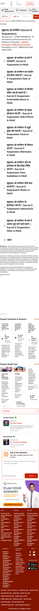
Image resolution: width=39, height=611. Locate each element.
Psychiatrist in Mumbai (18, 526)
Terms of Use (19, 561)
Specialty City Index (6, 593)
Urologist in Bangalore (6, 578)
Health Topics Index (6, 599)
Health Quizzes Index (21, 596)
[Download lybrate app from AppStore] (32, 569)
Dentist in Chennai (32, 513)
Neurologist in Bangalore (7, 575)
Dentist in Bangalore (6, 552)
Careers (18, 557)
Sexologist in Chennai (30, 544)
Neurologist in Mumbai (18, 533)
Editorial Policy (20, 572)
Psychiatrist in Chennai (31, 526)
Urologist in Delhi (5, 535)
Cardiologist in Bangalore (7, 561)
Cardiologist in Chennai (31, 519)
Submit (31, 476)
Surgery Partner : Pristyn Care (20, 563)
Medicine (7, 21)
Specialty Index (34, 590)
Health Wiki (16, 593)
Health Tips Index (25, 593)
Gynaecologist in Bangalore (7, 564)
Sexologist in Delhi (6, 540)
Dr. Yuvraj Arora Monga (18, 442)
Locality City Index (23, 590)
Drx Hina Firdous (16, 423)
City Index (3, 590)
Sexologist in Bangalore (6, 585)
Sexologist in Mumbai (17, 544)
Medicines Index (17, 599)
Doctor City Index (12, 590)
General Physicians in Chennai (32, 516)
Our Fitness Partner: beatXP (20, 567)
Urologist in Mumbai (17, 537)
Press (17, 573)
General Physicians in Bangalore (6, 557)
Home (2, 21)
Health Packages (5, 602)
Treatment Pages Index (7, 605)
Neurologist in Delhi (6, 533)
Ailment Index (27, 599)
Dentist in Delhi (5, 513)
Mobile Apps (19, 559)
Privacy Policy (20, 570)
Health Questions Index (7, 596)
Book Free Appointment (30, 3)
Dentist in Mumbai (19, 513)
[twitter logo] (34, 553)
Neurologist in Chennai (31, 533)
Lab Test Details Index (18, 602)
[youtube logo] (34, 555)
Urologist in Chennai (30, 537)
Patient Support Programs (22, 605)
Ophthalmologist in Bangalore (8, 582)
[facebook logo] (30, 553)
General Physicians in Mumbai (19, 516)
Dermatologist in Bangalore (7, 571)
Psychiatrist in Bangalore (7, 568)
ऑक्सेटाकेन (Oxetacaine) (21, 45)
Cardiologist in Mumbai (18, 519)
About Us (18, 553)
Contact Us (19, 555)
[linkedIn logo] (30, 555)
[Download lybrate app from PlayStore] (32, 565)
